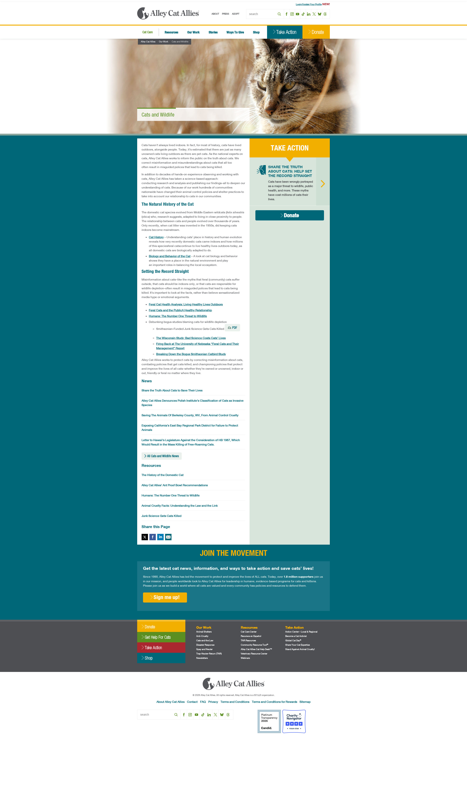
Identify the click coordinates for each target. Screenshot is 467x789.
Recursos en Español (251, 636)
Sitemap (305, 701)
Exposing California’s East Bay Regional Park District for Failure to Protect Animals (190, 427)
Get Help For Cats (158, 637)
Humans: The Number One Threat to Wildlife (178, 316)
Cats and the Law (204, 640)
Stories (213, 32)
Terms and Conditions (235, 701)
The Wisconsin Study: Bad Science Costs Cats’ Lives (191, 338)
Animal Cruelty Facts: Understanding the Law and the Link (180, 505)
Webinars (245, 658)
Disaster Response (205, 644)
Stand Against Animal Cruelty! (300, 649)
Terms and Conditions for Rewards (274, 701)
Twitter (145, 537)
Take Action (286, 32)
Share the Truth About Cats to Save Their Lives (172, 390)
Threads (325, 14)
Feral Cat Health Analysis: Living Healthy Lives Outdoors (186, 304)
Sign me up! (167, 597)
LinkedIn (308, 14)
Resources (171, 32)
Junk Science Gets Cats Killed (161, 515)
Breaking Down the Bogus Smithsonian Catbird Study (191, 354)
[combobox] (265, 14)
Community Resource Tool (254, 644)
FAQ (203, 701)
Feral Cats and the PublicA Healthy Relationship (180, 310)
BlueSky (319, 14)
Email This (168, 537)
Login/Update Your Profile (309, 4)
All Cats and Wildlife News (163, 456)
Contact (192, 701)
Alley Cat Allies (148, 41)
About (215, 13)
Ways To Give (235, 32)
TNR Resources (248, 640)
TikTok (303, 14)
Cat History (156, 237)
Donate (318, 32)
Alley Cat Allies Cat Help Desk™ (256, 649)
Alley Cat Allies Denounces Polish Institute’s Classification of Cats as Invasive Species (193, 403)
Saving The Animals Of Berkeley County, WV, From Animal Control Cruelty (190, 415)
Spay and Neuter (204, 649)
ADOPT (235, 13)
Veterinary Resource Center (254, 653)
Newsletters (202, 658)
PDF (234, 327)
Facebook (286, 14)
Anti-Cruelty (202, 636)
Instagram (292, 14)
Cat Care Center (248, 631)
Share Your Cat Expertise (297, 644)
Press (225, 13)
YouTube (297, 14)
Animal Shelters (204, 631)
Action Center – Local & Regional (301, 631)
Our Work (193, 32)
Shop (256, 32)
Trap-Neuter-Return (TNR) (209, 653)
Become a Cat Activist (296, 636)
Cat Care (147, 32)
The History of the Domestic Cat (163, 475)
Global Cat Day (293, 640)
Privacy (213, 701)
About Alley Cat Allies (171, 701)
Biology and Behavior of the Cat (169, 256)
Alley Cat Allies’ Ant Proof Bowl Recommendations (175, 485)
